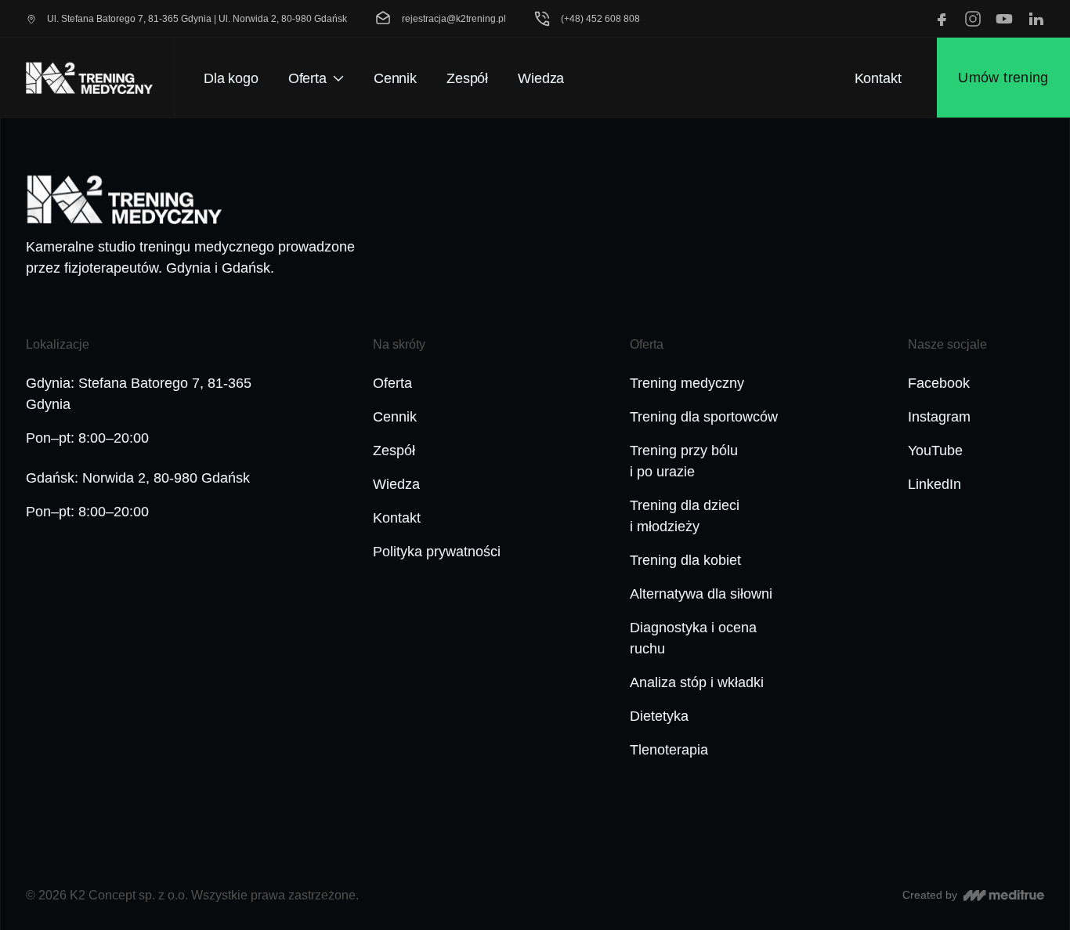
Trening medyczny (687, 383)
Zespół (394, 450)
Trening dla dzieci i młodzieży (684, 516)
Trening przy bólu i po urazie (684, 461)
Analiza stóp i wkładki (697, 682)
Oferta (392, 383)
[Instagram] (972, 18)
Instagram (939, 417)
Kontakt (878, 78)
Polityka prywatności (437, 551)
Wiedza (396, 484)
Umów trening (1003, 77)
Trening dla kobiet (685, 560)
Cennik (395, 417)
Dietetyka (659, 716)
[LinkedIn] (1035, 18)
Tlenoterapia (669, 750)
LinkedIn (934, 484)
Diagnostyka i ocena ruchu (693, 638)
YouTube (935, 450)
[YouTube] (1004, 18)
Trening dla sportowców (704, 417)
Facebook (939, 383)
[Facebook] (941, 18)
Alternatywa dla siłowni (701, 594)
